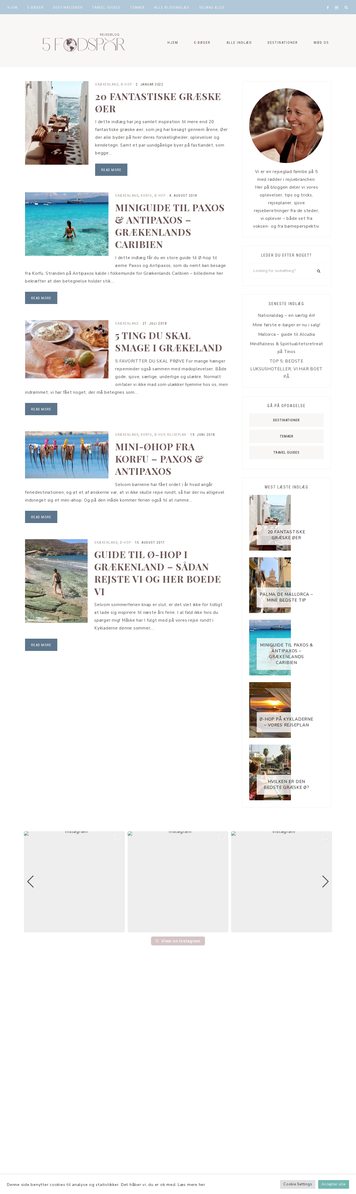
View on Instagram (181, 940)
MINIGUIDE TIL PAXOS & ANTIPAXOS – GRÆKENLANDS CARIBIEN (170, 226)
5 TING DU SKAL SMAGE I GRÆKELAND (168, 341)
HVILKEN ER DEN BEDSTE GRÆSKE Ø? (286, 784)
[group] (74, 881)
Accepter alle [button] (334, 1184)
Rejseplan (177, 435)
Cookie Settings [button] (297, 1184)
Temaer (286, 436)
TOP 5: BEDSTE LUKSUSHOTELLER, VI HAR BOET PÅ (286, 369)
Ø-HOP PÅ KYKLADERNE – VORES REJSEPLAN (286, 722)
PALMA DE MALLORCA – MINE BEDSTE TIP (286, 597)
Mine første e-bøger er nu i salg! (286, 325)
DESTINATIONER (286, 420)
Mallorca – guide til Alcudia (286, 334)
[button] (178, 928)
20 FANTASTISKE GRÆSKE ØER (158, 102)
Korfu (146, 196)
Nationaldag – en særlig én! (286, 315)
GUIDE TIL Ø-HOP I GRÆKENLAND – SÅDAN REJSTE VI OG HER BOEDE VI (157, 573)
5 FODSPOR (80, 41)
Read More (111, 170)
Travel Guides (286, 452)
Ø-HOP (126, 84)
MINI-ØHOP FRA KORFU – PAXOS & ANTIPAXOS (159, 458)
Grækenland (106, 84)
